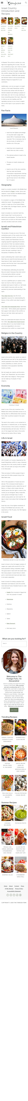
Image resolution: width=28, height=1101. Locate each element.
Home (5, 886)
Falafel (8, 592)
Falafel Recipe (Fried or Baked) (10, 30)
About (11, 886)
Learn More (14, 710)
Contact (16, 886)
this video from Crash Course (16, 321)
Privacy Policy (19, 888)
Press (22, 886)
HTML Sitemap (9, 888)
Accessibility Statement (14, 891)
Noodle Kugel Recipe (3, 28)
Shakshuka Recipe (24, 28)
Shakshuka (10, 599)
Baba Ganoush (11, 623)
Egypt (13, 191)
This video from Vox (7, 296)
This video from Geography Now (10, 306)
